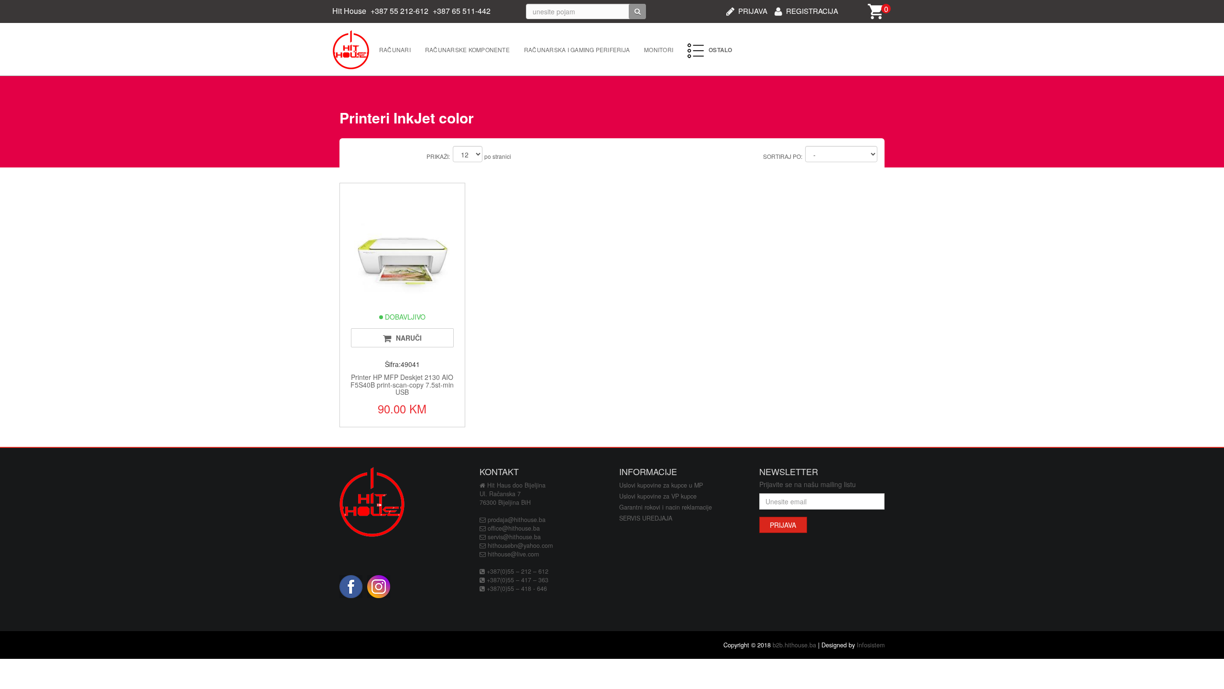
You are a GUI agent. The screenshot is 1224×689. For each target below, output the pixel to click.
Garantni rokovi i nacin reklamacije (665, 507)
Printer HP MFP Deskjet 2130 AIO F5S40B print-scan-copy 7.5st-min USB (402, 384)
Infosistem (871, 645)
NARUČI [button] (409, 338)
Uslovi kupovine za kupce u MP (661, 485)
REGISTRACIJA (812, 10)
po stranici (497, 156)
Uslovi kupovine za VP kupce (658, 496)
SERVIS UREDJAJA (645, 518)
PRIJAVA (752, 10)
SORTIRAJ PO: (782, 156)
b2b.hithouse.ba (794, 645)
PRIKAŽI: (438, 156)
